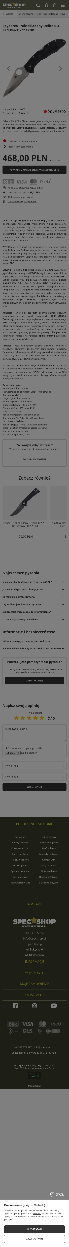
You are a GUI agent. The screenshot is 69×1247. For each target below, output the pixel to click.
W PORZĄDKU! (35, 1229)
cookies (37, 1213)
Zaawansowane (34, 1239)
